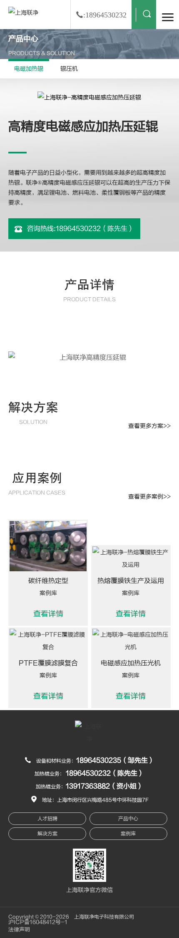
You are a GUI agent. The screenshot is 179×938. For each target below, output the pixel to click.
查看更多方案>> (149, 426)
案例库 (128, 834)
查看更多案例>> (149, 496)
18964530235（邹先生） (115, 760)
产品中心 (128, 819)
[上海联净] (23, 12)
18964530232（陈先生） (105, 773)
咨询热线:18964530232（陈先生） (79, 228)
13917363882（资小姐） (104, 786)
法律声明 (19, 930)
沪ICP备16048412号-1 (37, 922)
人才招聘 (47, 819)
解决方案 (47, 834)
